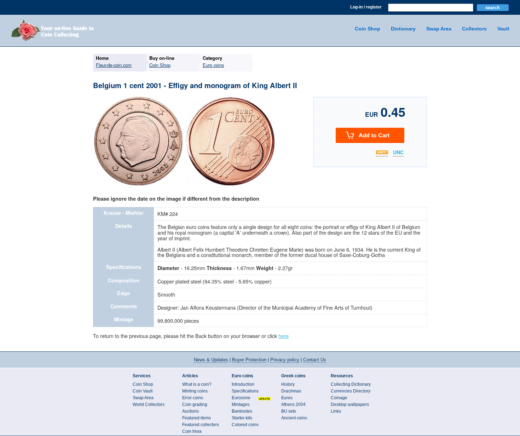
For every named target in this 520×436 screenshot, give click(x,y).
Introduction (243, 384)
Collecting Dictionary (351, 384)
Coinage (339, 397)
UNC (398, 152)
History (288, 384)
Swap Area (438, 28)
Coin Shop (367, 28)
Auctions (190, 411)
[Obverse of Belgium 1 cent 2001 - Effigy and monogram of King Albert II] (138, 184)
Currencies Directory (350, 391)
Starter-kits (242, 417)
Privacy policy (284, 359)
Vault (503, 28)
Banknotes (242, 411)
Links (336, 411)
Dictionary (403, 28)
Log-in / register (366, 7)
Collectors (474, 28)
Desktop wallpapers (350, 404)
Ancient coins (294, 417)
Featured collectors (200, 424)
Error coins (192, 397)
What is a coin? (197, 384)
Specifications (245, 391)
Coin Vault (142, 391)
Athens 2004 (293, 404)
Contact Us (314, 359)
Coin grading (194, 404)
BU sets (288, 411)
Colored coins (245, 424)
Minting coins (195, 391)
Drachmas (291, 391)
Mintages (240, 404)
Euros (287, 397)
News (211, 359)
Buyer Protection (249, 359)
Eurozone (241, 397)
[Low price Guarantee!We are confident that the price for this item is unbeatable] (382, 152)
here (283, 335)
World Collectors (148, 404)
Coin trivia (192, 431)
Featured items (196, 417)
